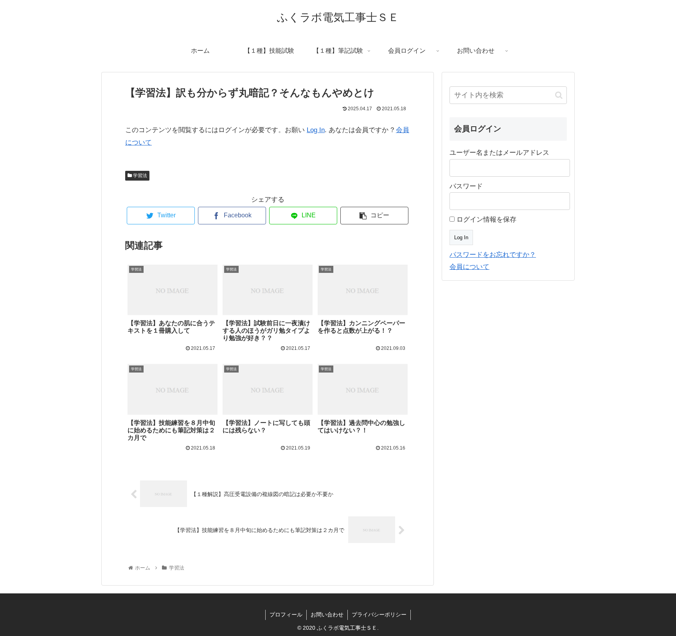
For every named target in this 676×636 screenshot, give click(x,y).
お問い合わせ (327, 614)
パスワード (466, 186)
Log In (316, 130)
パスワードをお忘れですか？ (492, 254)
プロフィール (286, 614)
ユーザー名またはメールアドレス (499, 152)
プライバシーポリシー (379, 614)
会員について (469, 267)
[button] (559, 95)
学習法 (139, 175)
